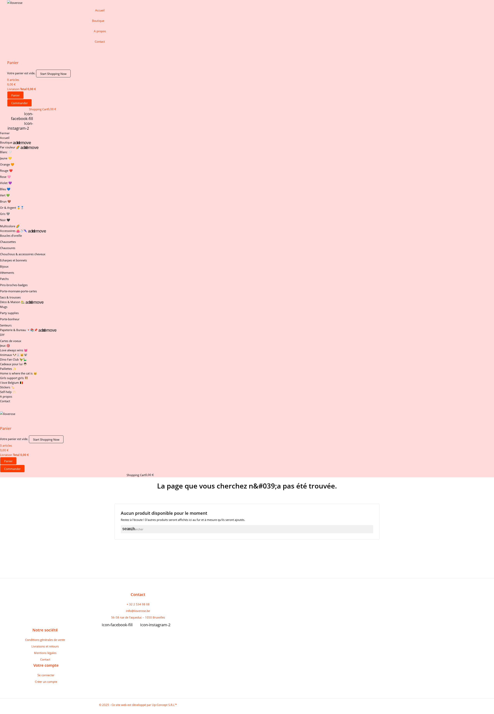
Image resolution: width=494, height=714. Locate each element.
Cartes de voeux (10, 341)
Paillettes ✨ (8, 369)
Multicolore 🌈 (10, 226)
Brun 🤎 (5, 201)
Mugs (3, 307)
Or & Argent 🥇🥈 (12, 208)
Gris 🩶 (5, 214)
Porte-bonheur (9, 319)
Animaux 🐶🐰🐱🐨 (13, 355)
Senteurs (6, 325)
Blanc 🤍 (6, 152)
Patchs (4, 279)
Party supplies (9, 313)
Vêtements (7, 273)
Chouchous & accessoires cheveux (22, 254)
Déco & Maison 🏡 (12, 302)
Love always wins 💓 (14, 350)
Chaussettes (8, 242)
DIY (2, 335)
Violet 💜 (6, 183)
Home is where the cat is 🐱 (18, 373)
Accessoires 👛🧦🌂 (13, 231)
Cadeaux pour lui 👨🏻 (13, 364)
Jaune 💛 (6, 158)
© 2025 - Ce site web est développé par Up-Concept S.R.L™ (138, 705)
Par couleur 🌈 (10, 147)
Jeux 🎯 (5, 345)
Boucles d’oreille (11, 235)
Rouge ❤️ (6, 170)
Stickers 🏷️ (7, 387)
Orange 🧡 (7, 164)
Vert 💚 (5, 195)
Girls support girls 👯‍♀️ (14, 378)
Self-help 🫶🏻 (8, 392)
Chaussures (7, 248)
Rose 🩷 (5, 177)
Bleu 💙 (5, 189)
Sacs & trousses (10, 297)
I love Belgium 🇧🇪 (11, 382)
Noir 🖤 (5, 220)
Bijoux (4, 266)
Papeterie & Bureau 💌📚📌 (19, 330)
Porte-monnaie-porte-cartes (18, 291)
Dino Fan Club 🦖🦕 (13, 359)
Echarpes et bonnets (13, 260)
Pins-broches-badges (14, 285)
